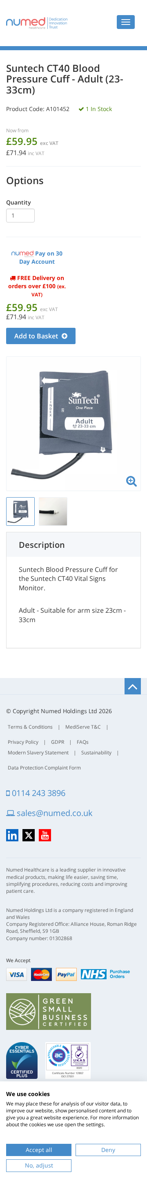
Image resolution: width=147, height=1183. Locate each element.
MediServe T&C (83, 726)
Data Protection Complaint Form (44, 767)
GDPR (57, 741)
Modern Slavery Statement (38, 752)
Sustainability (96, 752)
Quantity (18, 202)
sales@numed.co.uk (54, 812)
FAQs (83, 741)
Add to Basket (37, 335)
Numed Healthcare (36, 23)
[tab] (73, 544)
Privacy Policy (23, 741)
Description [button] (42, 544)
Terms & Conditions (30, 726)
